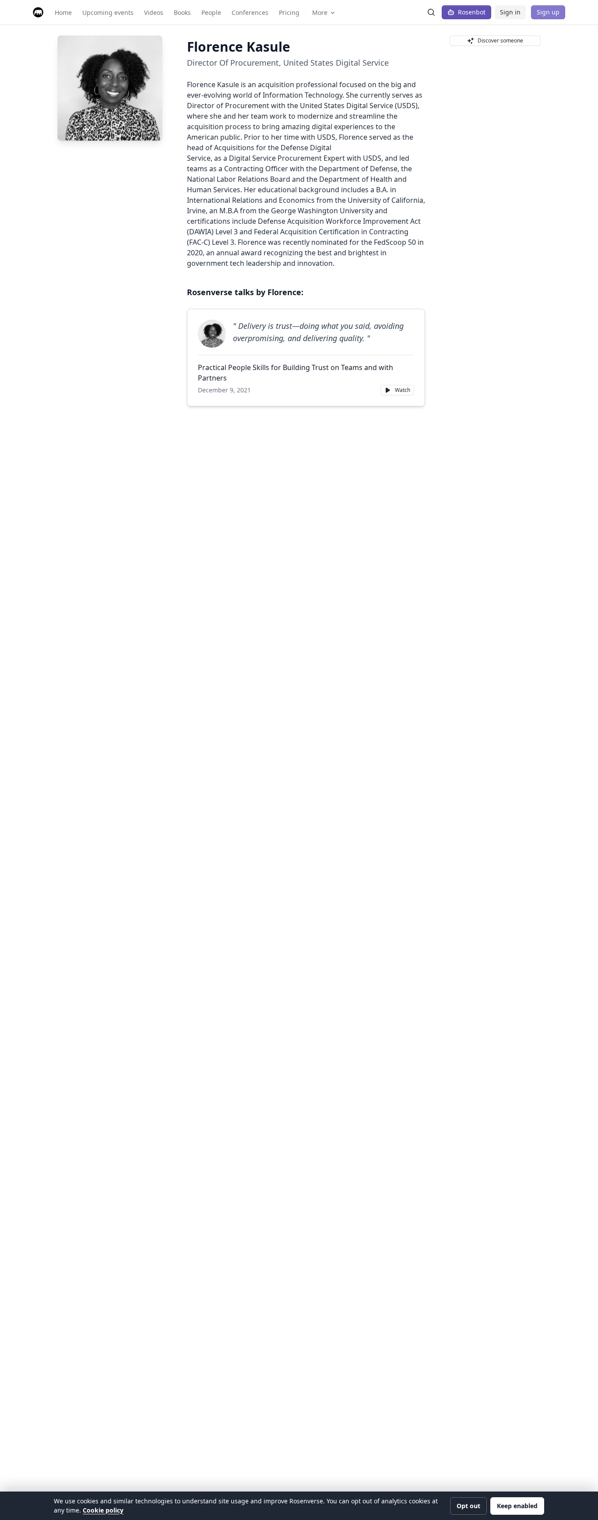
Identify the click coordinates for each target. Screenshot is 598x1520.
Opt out (468, 1506)
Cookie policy (103, 1510)
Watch (402, 390)
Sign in (510, 12)
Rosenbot (471, 12)
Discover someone (500, 40)
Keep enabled (517, 1506)
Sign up (548, 12)
